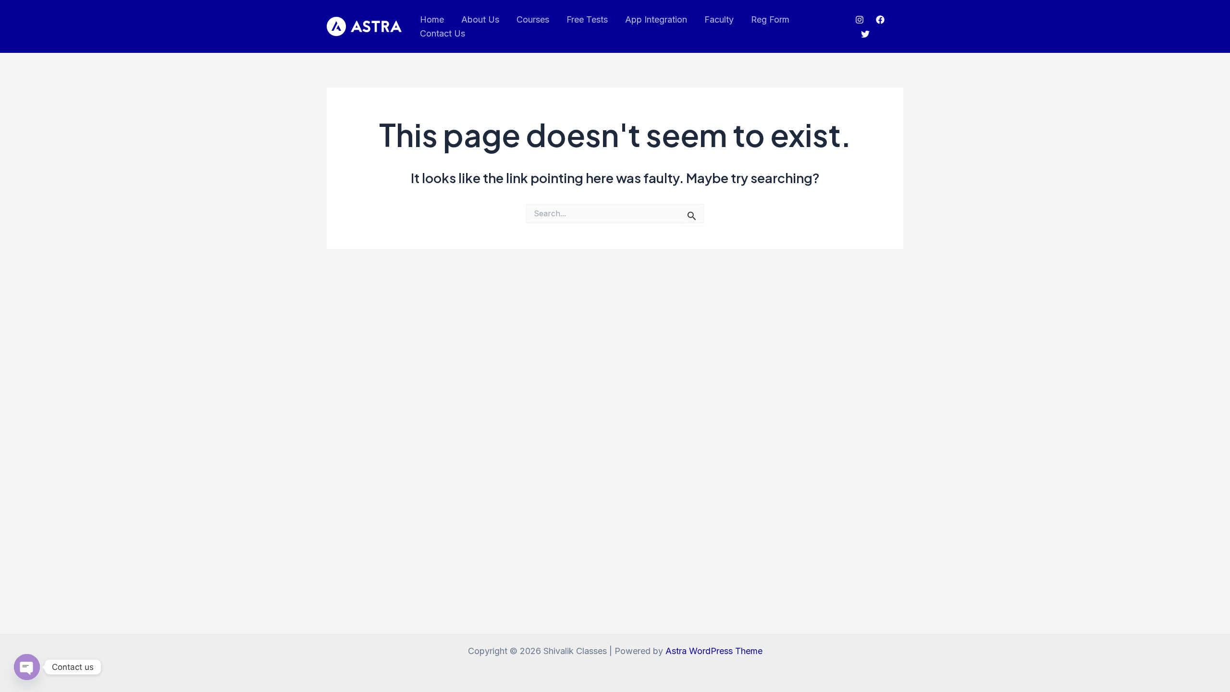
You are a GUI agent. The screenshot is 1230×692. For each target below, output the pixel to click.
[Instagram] (859, 19)
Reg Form (770, 19)
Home (432, 19)
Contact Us (442, 33)
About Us (480, 19)
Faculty (719, 19)
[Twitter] (865, 34)
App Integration (656, 19)
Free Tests (587, 19)
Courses (533, 19)
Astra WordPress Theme (714, 651)
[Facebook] (880, 19)
